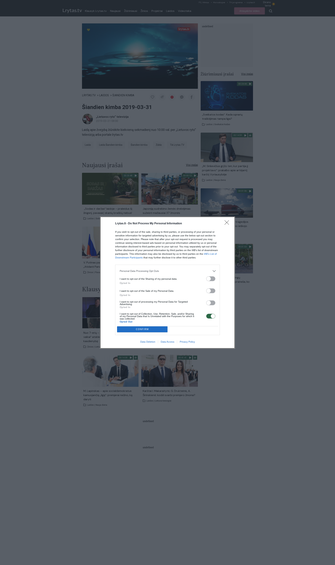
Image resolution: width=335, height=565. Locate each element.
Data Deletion (147, 341)
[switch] (210, 278)
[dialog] (167, 282)
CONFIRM (142, 329)
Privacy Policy (187, 341)
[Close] (228, 223)
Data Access (167, 341)
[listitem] (167, 271)
